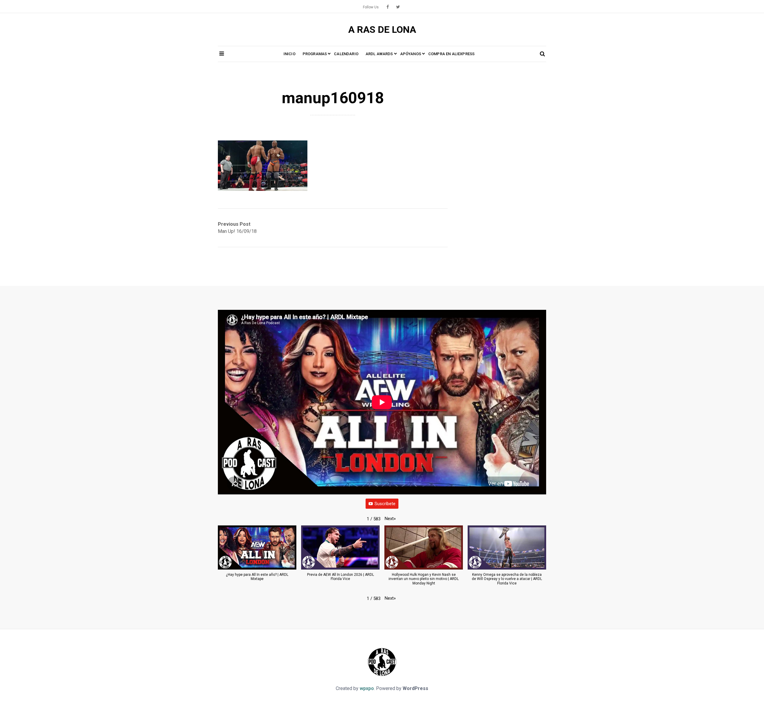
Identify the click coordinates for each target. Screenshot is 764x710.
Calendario (346, 54)
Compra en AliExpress (451, 54)
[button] (390, 518)
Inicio (289, 54)
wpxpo (367, 688)
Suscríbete (385, 503)
